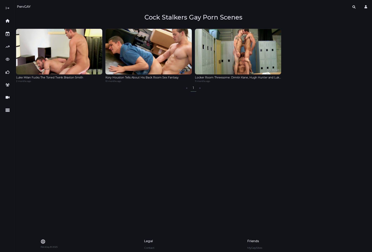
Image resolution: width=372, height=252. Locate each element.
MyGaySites (254, 247)
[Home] (8, 21)
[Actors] (8, 85)
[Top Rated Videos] (8, 72)
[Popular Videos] (8, 59)
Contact (149, 247)
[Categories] (8, 110)
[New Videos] (8, 33)
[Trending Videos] (8, 46)
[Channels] (8, 97)
